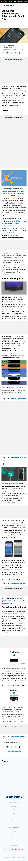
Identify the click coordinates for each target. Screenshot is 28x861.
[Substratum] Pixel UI (18, 583)
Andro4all (14, 831)
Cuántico (5, 1)
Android (11, 45)
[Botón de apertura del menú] (1, 5)
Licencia (14, 806)
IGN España (14, 845)
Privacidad (21, 1)
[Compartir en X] (7, 52)
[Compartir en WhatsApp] (11, 52)
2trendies (14, 841)
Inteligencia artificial (13, 1)
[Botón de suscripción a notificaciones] (26, 5)
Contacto (14, 824)
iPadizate (14, 838)
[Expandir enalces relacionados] (25, 110)
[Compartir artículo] (19, 52)
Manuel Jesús (8, 47)
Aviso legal (14, 809)
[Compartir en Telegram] (15, 52)
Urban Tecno (10, 5)
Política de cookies (14, 820)
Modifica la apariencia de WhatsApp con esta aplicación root (13, 601)
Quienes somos (14, 802)
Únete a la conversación (14, 751)
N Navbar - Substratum (19, 399)
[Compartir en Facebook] (2, 52)
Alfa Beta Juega (14, 834)
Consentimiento (14, 816)
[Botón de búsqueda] (23, 5)
